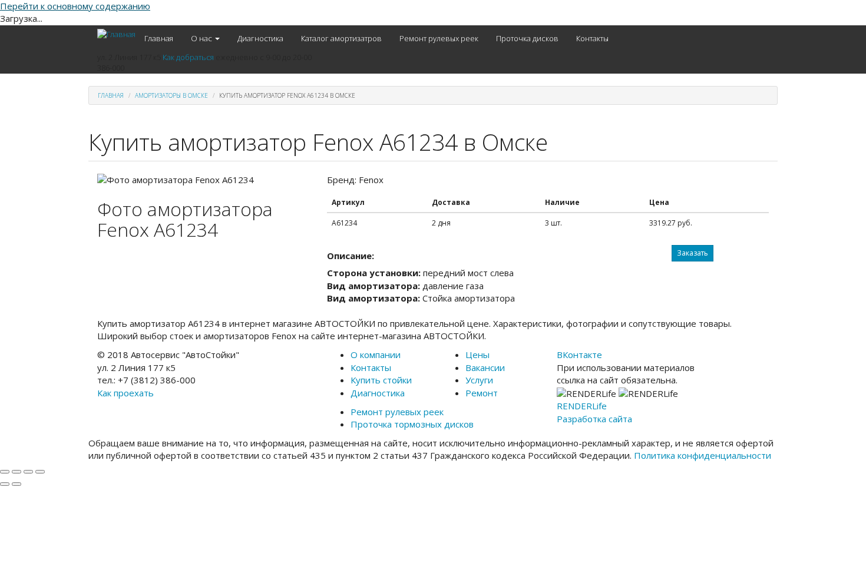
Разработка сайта (594, 419)
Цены (477, 354)
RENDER (582, 406)
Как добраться (188, 57)
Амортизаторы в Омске (171, 95)
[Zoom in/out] (40, 471)
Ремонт (481, 393)
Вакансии (485, 367)
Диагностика (260, 38)
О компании (376, 354)
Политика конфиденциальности (702, 455)
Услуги (479, 380)
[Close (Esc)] (4, 471)
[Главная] (116, 34)
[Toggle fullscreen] (28, 471)
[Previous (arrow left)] (4, 484)
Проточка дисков (527, 38)
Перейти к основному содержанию (75, 6)
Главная (158, 38)
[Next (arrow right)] (16, 484)
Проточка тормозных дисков (412, 424)
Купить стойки (381, 380)
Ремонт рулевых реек (438, 38)
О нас (202, 38)
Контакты (592, 38)
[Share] (16, 471)
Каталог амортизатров (341, 38)
